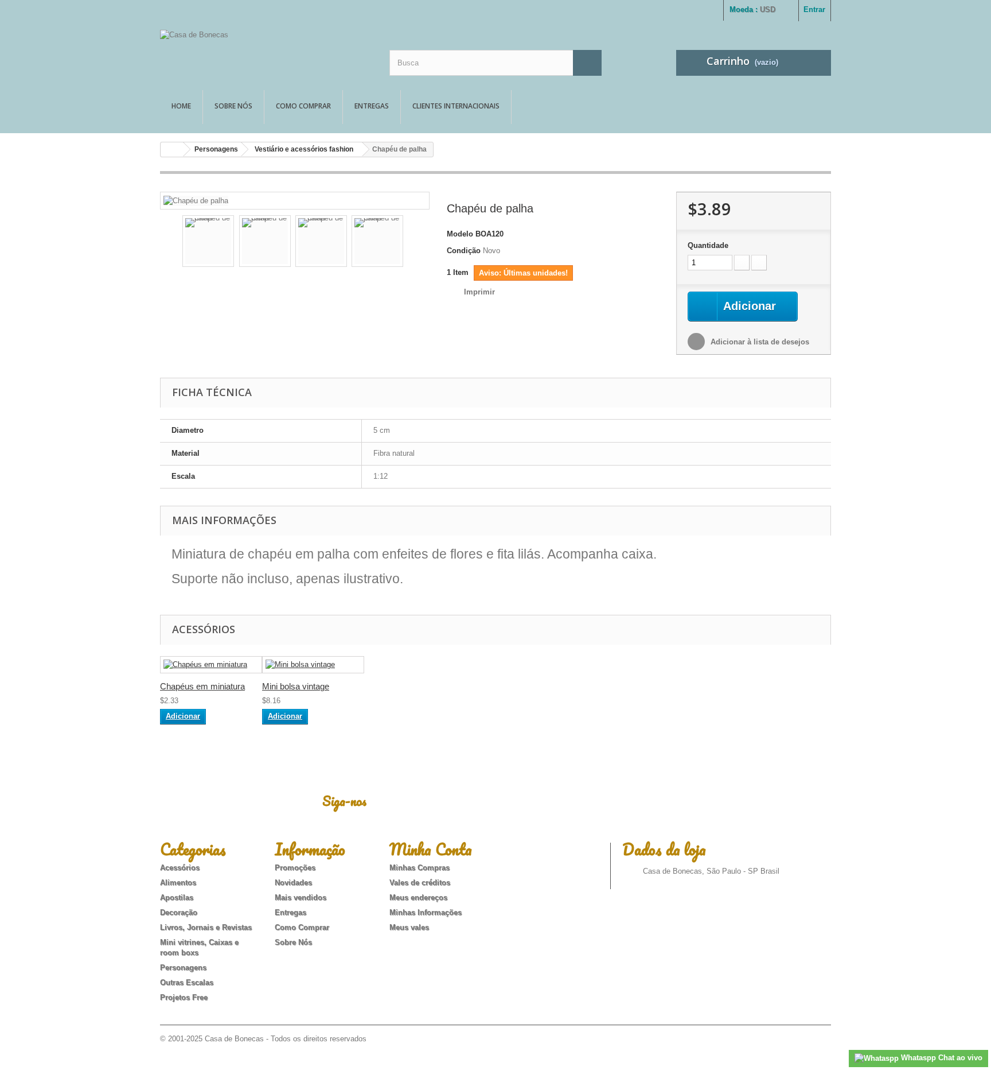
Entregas (371, 106)
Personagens (216, 149)
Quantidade (708, 245)
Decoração (178, 912)
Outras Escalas (186, 982)
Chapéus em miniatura (202, 686)
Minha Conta (430, 849)
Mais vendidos (300, 897)
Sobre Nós (233, 106)
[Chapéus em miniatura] (211, 665)
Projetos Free (184, 997)
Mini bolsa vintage (295, 686)
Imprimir (479, 292)
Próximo (413, 243)
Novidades (293, 882)
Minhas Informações (425, 912)
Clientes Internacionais (456, 106)
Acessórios (180, 867)
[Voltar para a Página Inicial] (172, 149)
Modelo (460, 234)
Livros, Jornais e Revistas (206, 927)
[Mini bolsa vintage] (313, 665)
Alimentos (178, 882)
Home (181, 106)
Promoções (295, 867)
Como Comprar (303, 106)
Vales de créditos (419, 882)
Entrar (814, 9)
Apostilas (176, 897)
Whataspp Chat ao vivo (940, 1057)
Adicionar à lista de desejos (758, 342)
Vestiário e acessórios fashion (304, 149)
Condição (464, 250)
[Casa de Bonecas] (266, 50)
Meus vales (409, 927)
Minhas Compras (419, 867)
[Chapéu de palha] (195, 200)
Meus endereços (418, 897)
